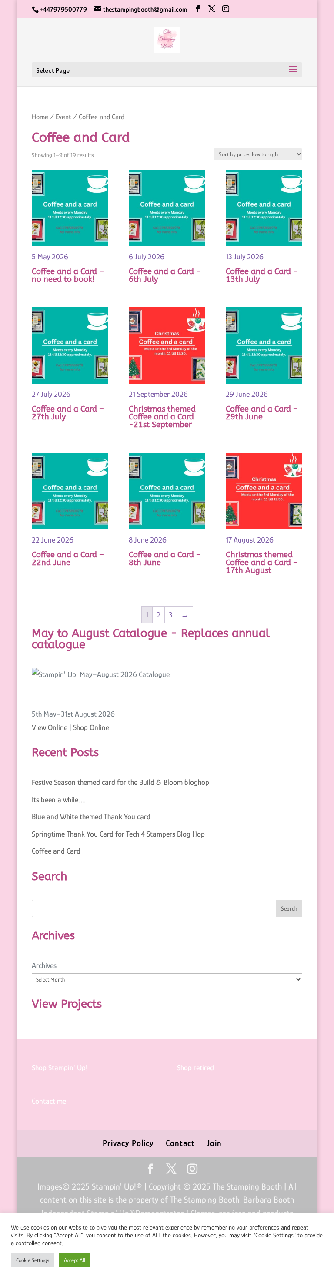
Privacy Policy (128, 1143)
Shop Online (91, 727)
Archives (44, 965)
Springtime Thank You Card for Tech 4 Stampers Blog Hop (118, 834)
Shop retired (195, 1067)
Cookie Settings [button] (32, 1260)
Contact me (49, 1101)
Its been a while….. (58, 799)
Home (40, 117)
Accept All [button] (74, 1260)
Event (63, 117)
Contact (180, 1143)
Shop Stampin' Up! (59, 1067)
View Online (49, 727)
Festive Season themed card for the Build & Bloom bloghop (120, 782)
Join (214, 1143)
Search (289, 908)
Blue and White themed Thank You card (91, 816)
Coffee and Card (56, 851)
